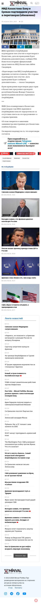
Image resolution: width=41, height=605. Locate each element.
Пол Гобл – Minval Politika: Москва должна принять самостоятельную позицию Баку (19, 393)
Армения (17, 158)
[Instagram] (5, 593)
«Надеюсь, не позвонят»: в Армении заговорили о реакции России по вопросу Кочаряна (19, 338)
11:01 (7, 479)
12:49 (7, 344)
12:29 (7, 379)
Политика (6, 188)
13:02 (7, 332)
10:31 (7, 515)
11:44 (7, 430)
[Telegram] (11, 593)
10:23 (7, 526)
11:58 (7, 415)
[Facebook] (17, 593)
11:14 (7, 461)
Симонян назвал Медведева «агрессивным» (19, 192)
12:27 (7, 388)
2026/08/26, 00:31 (9, 281)
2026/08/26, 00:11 (9, 310)
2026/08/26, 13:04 (9, 195)
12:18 (7, 399)
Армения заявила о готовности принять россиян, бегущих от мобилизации (18, 520)
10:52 (7, 488)
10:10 (7, 544)
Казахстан (25, 158)
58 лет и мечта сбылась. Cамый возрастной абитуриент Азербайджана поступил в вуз (18, 455)
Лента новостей (14, 318)
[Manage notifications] (36, 600)
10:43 (7, 497)
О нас (10, 588)
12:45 (7, 353)
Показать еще (20, 555)
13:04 (7, 324)
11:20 (7, 450)
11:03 (7, 470)
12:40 (7, 361)
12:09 (7, 408)
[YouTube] (24, 593)
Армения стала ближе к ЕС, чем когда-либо (19, 278)
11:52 (7, 421)
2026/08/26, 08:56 (9, 254)
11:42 (7, 439)
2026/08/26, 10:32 (9, 224)
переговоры (6, 161)
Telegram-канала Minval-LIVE (20, 142)
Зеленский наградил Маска (16, 418)
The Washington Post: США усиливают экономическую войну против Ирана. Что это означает (20, 444)
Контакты (18, 588)
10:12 (7, 535)
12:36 (7, 370)
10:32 (7, 506)
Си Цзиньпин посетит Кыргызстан (19, 411)
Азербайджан (7, 158)
